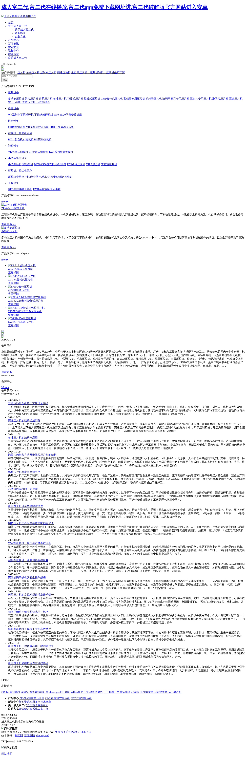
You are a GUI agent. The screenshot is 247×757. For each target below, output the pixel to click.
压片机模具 (43, 102)
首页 (10, 22)
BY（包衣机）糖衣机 (20, 139)
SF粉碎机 (27, 164)
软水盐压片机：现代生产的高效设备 (29, 543)
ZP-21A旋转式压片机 (20, 269)
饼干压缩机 (15, 102)
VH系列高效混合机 (37, 127)
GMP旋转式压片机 (112, 98)
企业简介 (20, 33)
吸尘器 (34, 176)
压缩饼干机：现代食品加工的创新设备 (31, 646)
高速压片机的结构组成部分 (24, 420)
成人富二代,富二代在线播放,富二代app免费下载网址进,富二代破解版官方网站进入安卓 (104, 7)
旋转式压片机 (92, 98)
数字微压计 (166, 692)
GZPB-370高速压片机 (20, 321)
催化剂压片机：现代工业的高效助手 (29, 629)
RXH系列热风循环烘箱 (46, 189)
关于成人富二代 (17, 26)
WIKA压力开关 (80, 692)
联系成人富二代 (17, 57)
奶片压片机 (31, 98)
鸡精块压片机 (154, 98)
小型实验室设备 (17, 158)
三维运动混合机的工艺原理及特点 (28, 403)
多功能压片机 (16, 98)
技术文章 (13, 47)
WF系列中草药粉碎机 (21, 114)
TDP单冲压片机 (76, 164)
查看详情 (13, 272)
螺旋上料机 (65, 176)
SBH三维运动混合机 (62, 127)
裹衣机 (177, 692)
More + (5, 387)
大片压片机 (29, 102)
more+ (4, 201)
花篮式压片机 (75, 98)
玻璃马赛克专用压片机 (175, 98)
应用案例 (35, 701)
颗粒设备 (13, 145)
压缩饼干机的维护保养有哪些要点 (28, 663)
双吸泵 (25, 692)
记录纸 (135, 692)
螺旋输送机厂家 (39, 692)
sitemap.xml (42, 735)
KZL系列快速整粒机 (61, 151)
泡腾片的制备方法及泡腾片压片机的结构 (32, 454)
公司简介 (32, 705)
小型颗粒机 (15, 164)
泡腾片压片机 (220, 98)
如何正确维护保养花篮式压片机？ (28, 611)
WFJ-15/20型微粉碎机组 (68, 114)
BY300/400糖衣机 (44, 164)
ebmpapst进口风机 (59, 692)
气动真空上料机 (48, 176)
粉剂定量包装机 (10, 692)
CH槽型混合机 (16, 127)
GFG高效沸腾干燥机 (20, 189)
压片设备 (13, 92)
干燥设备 (13, 183)
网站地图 (6, 753)
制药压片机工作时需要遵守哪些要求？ (31, 523)
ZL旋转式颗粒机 (38, 151)
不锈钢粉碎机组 (43, 114)
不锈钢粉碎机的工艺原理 (23, 489)
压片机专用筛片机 (19, 176)
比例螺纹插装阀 (149, 692)
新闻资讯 (13, 43)
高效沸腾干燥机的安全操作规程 (27, 577)
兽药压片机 (45, 98)
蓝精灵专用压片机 (134, 98)
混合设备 (13, 120)
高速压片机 (235, 98)
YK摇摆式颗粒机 (18, 151)
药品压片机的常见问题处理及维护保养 (31, 594)
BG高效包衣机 (42, 139)
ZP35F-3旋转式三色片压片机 (25, 311)
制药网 (19, 735)
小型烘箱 (60, 164)
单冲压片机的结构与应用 (23, 437)
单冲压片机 (60, 98)
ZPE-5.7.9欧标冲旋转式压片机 (25, 300)
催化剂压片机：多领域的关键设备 (28, 560)
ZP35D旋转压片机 (18, 290)
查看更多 (6, 372)
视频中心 (13, 50)
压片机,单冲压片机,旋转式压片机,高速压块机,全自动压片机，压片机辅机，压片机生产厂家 (71, 72)
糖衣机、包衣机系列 (20, 133)
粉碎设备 (13, 108)
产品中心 (13, 40)
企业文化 (20, 36)
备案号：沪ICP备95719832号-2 (73, 731)
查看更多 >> (8, 224)
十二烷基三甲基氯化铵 (117, 692)
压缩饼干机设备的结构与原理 (25, 506)
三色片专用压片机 (201, 98)
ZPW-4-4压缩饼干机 (13, 208)
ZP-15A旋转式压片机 (20, 279)
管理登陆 (29, 735)
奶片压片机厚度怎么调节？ (24, 471)
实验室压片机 (109, 164)
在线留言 (13, 54)
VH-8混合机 (93, 164)
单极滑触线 (96, 692)
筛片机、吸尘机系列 (20, 170)
